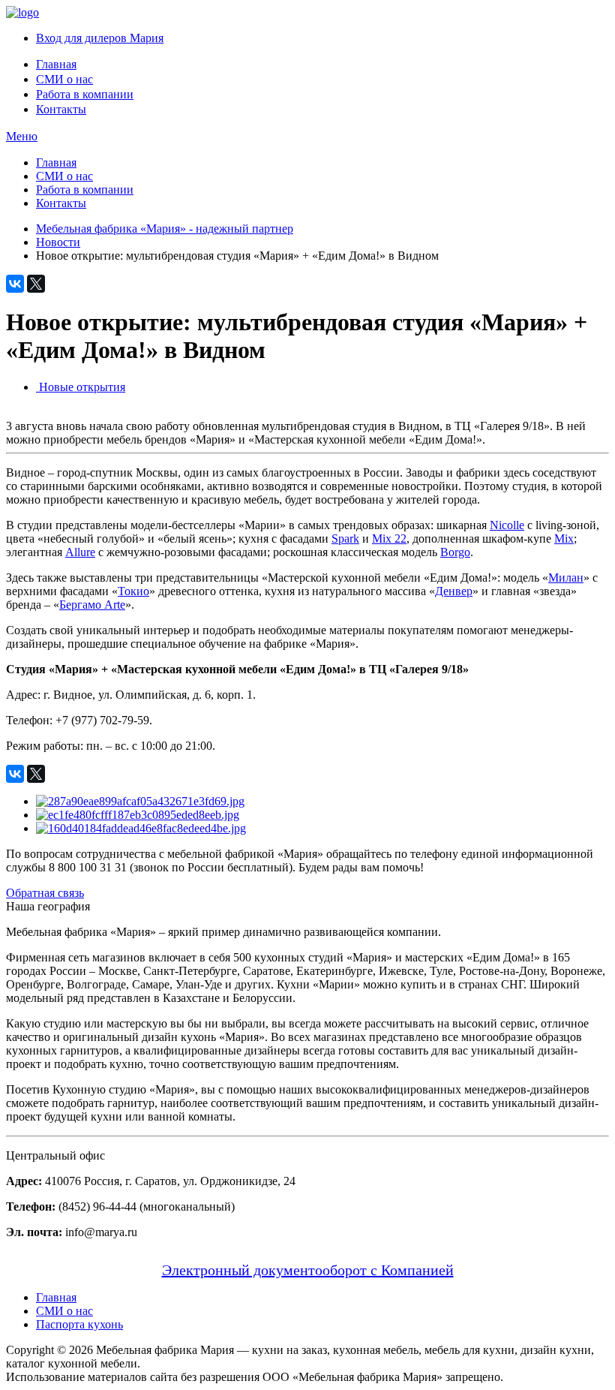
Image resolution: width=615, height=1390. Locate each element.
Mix (564, 538)
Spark (345, 538)
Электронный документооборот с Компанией (308, 1270)
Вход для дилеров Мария (100, 38)
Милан (566, 577)
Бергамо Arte (92, 604)
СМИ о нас (64, 79)
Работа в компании (85, 94)
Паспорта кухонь (79, 1324)
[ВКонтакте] (15, 284)
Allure (80, 552)
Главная (56, 64)
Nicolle (507, 525)
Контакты (61, 109)
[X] (36, 284)
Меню (22, 136)
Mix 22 (389, 538)
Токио (133, 591)
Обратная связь (45, 892)
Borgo (455, 552)
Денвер (453, 591)
